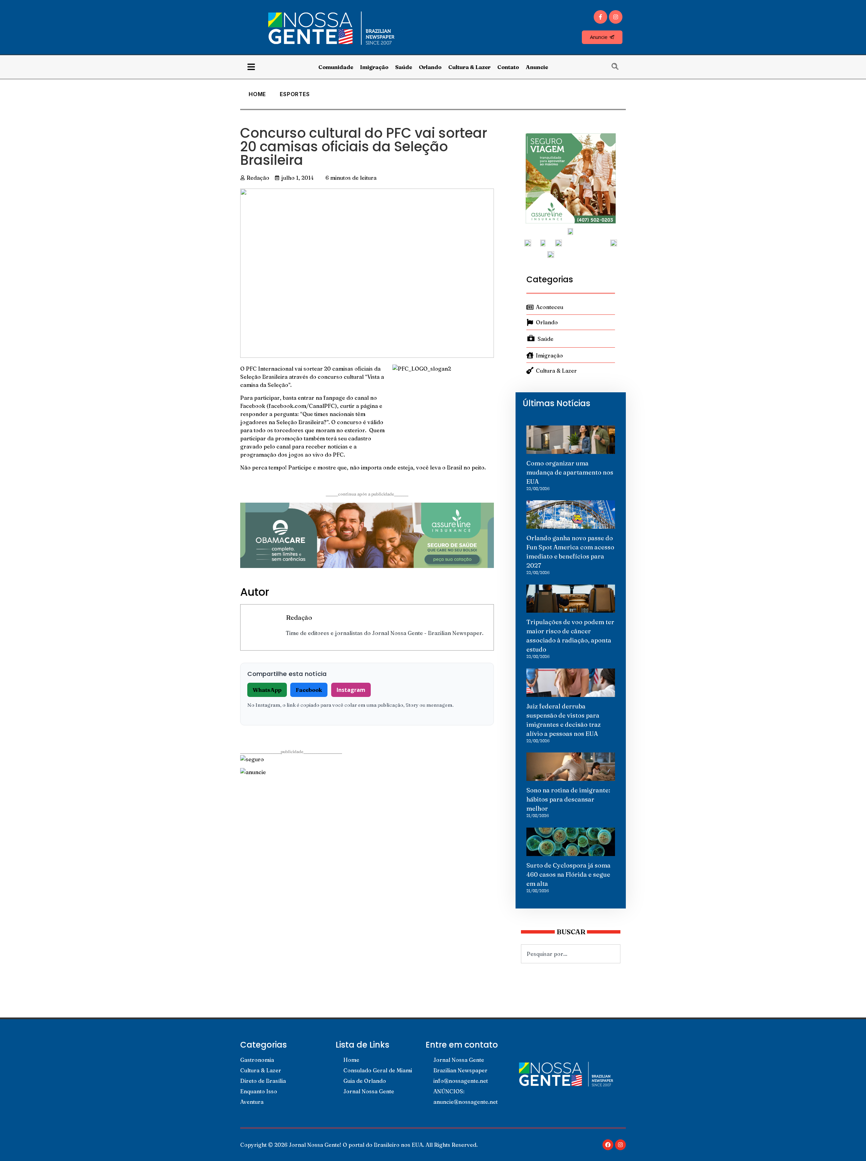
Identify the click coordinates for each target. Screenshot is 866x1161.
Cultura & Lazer (469, 67)
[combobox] (570, 953)
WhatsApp (267, 689)
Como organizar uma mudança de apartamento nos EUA (569, 472)
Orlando (430, 67)
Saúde (403, 67)
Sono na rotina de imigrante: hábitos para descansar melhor (568, 799)
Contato (508, 67)
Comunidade (335, 67)
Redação (299, 617)
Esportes (295, 94)
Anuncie (537, 67)
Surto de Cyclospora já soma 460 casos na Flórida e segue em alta (568, 874)
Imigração (374, 67)
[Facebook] (607, 1144)
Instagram (351, 690)
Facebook (309, 689)
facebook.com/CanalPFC (302, 405)
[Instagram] (615, 17)
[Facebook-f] (600, 17)
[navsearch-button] (618, 67)
